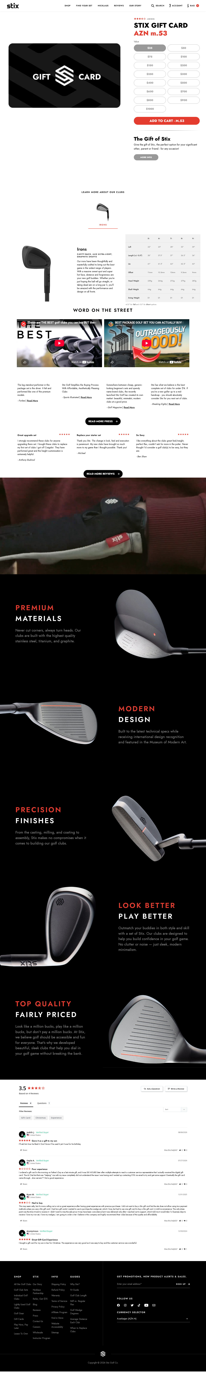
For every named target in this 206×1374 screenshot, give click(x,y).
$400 (150, 83)
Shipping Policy (58, 1284)
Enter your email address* (126, 1290)
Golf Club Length (78, 1295)
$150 (150, 65)
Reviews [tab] (24, 1103)
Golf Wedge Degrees (76, 1311)
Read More (32, 400)
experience (56, 1117)
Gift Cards (19, 1319)
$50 (183, 48)
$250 (150, 74)
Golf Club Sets (21, 1290)
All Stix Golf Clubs (22, 1284)
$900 (183, 100)
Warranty (55, 1295)
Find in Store (57, 1318)
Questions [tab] (42, 1103)
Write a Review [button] (177, 1088)
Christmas (41, 1117)
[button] (180, 1150)
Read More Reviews (101, 474)
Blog (35, 1304)
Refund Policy (58, 1290)
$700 (183, 91)
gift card (25, 1117)
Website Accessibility (57, 1325)
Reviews (119, 6)
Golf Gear (19, 1313)
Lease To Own (21, 1333)
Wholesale (38, 1332)
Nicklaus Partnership (38, 1291)
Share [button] (24, 1150)
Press (35, 1315)
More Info (146, 157)
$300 (183, 74)
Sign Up (181, 1284)
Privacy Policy (57, 1306)
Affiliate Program (59, 1312)
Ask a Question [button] (153, 1088)
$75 (150, 57)
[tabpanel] (103, 268)
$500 (183, 83)
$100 (184, 57)
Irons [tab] (103, 224)
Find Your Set (84, 6)
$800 (150, 100)
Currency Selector (131, 1312)
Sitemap (55, 1332)
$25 (149, 48)
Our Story (135, 6)
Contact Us (38, 1321)
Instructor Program (41, 1338)
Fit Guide (74, 1290)
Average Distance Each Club (78, 1320)
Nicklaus (103, 6)
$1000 (150, 109)
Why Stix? (75, 1284)
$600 (150, 91)
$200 (183, 65)
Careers (36, 1327)
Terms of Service (59, 1301)
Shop (67, 6)
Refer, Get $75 (40, 1298)
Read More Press (100, 421)
